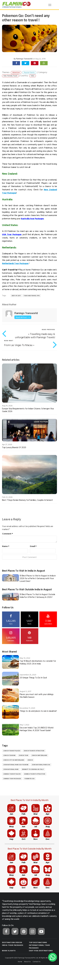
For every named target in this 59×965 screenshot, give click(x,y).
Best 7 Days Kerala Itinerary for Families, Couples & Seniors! (27, 500)
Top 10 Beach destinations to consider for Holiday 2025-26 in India (38, 662)
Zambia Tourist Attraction (34, 774)
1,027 (29, 619)
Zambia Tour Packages (12, 779)
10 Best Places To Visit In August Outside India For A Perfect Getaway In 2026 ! (37, 596)
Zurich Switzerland (39, 755)
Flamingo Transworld (24, 58)
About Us (27, 961)
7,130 (48, 622)
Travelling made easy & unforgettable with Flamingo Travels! (35, 335)
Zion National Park (11, 769)
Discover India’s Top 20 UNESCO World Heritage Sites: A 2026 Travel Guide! (36, 729)
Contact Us (36, 961)
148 (29, 638)
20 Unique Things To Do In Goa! (33, 677)
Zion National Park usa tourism (15, 765)
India (32, 75)
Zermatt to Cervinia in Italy (33, 769)
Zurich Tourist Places (11, 751)
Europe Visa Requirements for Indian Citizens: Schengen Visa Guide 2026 (28, 410)
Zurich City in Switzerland (13, 760)
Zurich (30, 760)
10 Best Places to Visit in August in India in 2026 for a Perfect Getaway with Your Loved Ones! (38, 578)
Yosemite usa (29, 779)
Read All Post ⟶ (23, 317)
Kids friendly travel (10, 75)
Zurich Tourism (9, 755)
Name (5, 546)
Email (33, 546)
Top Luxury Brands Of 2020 (14, 447)
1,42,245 (11, 622)
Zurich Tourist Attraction (34, 751)
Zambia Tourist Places (12, 774)
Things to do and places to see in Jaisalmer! (38, 711)
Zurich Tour (23, 755)
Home (20, 961)
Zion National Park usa (41, 765)
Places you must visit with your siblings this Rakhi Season (36, 696)
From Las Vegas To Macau (18, 345)
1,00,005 (11, 638)
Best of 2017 (16, 296)
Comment (7, 533)
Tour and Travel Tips (32, 296)
